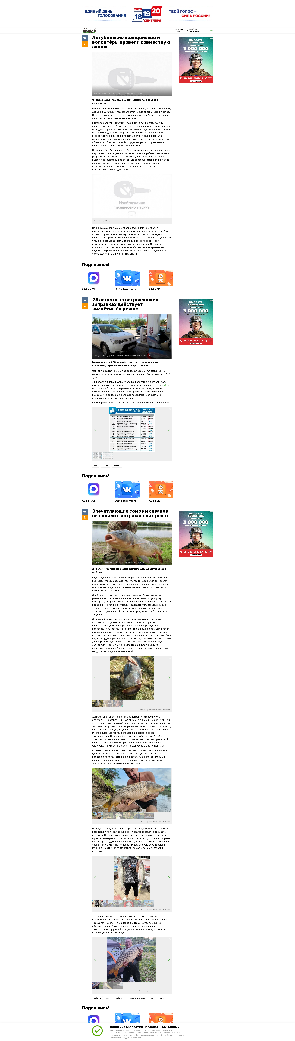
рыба (108, 998)
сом (152, 998)
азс (95, 466)
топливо (117, 466)
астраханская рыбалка (136, 998)
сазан (162, 998)
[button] (169, 429)
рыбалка (97, 998)
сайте (165, 385)
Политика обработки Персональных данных (144, 1027)
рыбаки (119, 998)
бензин (105, 466)
